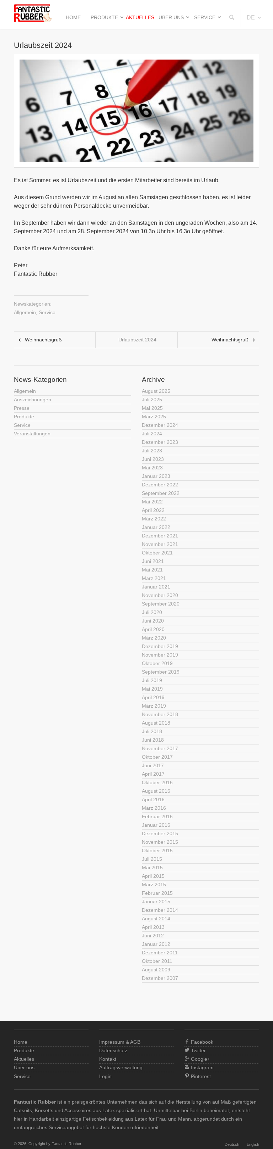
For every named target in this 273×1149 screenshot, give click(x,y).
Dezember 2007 (160, 978)
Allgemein (25, 312)
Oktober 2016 (157, 782)
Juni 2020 (153, 621)
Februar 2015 (157, 893)
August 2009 (156, 969)
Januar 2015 (156, 901)
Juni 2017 (153, 765)
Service (204, 17)
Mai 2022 (152, 501)
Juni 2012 (153, 935)
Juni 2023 (153, 459)
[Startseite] (33, 20)
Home (73, 17)
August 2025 (156, 391)
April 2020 (153, 629)
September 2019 (161, 672)
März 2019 (154, 706)
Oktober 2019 (157, 663)
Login (105, 1076)
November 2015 (160, 842)
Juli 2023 (152, 450)
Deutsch (232, 1144)
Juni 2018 (153, 740)
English (253, 1144)
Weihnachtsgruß (43, 339)
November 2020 (160, 595)
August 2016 (156, 791)
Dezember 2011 (160, 952)
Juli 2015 (152, 859)
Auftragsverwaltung (121, 1067)
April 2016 (153, 799)
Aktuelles (140, 17)
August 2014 (156, 918)
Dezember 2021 (160, 536)
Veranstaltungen (32, 433)
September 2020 (161, 604)
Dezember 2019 (160, 646)
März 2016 (154, 808)
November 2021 (160, 544)
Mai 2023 (152, 467)
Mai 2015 (152, 867)
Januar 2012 (156, 944)
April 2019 (153, 697)
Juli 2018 (152, 731)
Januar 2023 (156, 476)
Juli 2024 (152, 433)
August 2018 (156, 723)
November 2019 (160, 655)
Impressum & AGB (119, 1042)
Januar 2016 (156, 825)
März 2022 (154, 518)
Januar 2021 (156, 587)
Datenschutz (113, 1050)
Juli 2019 (152, 680)
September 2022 (161, 493)
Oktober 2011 (157, 961)
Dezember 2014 (160, 910)
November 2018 (160, 714)
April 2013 (153, 927)
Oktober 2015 (157, 850)
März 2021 (154, 578)
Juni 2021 (153, 561)
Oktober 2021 (157, 553)
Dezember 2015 (160, 833)
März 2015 (154, 884)
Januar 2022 (156, 527)
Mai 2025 (152, 408)
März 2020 (154, 638)
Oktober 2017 (157, 757)
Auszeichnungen (32, 399)
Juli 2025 (152, 399)
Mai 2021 (152, 570)
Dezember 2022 (160, 484)
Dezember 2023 (160, 442)
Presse (22, 408)
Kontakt (107, 1059)
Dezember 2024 (160, 425)
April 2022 (153, 510)
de (251, 18)
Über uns (171, 17)
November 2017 (160, 748)
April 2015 (153, 876)
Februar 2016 (157, 816)
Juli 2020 (152, 612)
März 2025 (154, 416)
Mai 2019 (152, 689)
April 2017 (153, 774)
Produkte (104, 17)
